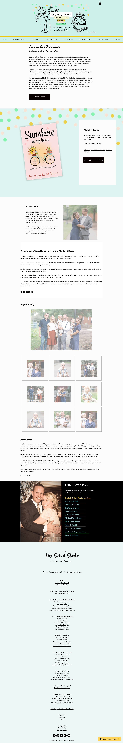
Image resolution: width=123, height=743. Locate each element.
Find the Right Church (62, 663)
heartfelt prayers (45, 258)
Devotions (71, 679)
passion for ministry (81, 57)
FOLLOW (62, 715)
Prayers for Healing (62, 627)
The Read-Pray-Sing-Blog (62, 602)
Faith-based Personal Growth (62, 642)
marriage (53, 82)
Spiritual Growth (62, 639)
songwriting (58, 446)
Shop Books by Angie (62, 700)
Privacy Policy (62, 726)
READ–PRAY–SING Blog (46, 461)
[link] (100, 3)
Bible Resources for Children (45, 277)
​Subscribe (62, 717)
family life (60, 82)
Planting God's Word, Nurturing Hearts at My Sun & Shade (47, 251)
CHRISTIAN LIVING (62, 671)
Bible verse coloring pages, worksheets (41, 61)
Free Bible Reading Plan (62, 658)
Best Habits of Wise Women (62, 646)
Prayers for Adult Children (62, 623)
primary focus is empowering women (62, 263)
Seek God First (62, 656)
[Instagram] (32, 292)
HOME (62, 581)
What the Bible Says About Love (62, 665)
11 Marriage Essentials (62, 673)
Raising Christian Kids (62, 675)
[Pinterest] (24, 292)
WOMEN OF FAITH (62, 635)
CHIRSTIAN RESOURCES (62, 694)
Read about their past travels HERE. (40, 221)
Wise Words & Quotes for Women (62, 608)
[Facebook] (27, 292)
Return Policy (62, 728)
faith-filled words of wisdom (62, 258)
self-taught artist (44, 70)
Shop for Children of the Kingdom (62, 698)
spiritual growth (41, 82)
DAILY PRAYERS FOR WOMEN (62, 616)
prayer (48, 82)
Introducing (87, 135)
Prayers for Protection (62, 629)
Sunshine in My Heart (43, 469)
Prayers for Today (62, 618)
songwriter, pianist (73, 70)
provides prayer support (38, 269)
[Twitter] (29, 292)
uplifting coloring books (57, 72)
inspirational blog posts (33, 258)
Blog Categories (62, 604)
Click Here (87, 143)
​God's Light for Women (62, 637)
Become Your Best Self (62, 644)
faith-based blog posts (81, 446)
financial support (50, 282)
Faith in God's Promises (62, 654)
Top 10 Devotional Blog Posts (62, 606)
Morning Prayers (62, 621)
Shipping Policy (62, 730)
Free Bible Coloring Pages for (59, 679)
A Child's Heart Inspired (62, 688)
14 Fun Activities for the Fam (62, 677)
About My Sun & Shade (62, 583)
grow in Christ (56, 59)
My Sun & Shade (68, 78)
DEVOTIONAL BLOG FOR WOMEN (62, 600)
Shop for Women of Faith (62, 696)
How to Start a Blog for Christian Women (62, 610)
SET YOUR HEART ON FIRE (62, 652)
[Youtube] (21, 292)
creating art (66, 446)
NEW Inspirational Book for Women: (62, 591)
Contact (62, 719)
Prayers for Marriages (62, 625)
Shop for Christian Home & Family (62, 703)
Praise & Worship (62, 660)
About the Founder (62, 585)
